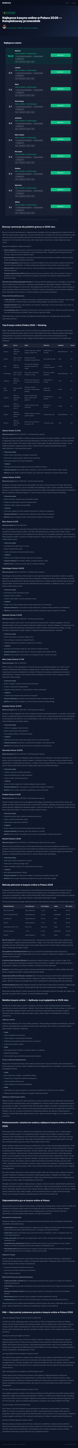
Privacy (74, 3)
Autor (67, 3)
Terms (18, 1444)
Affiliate (23, 1444)
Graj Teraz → (60, 55)
